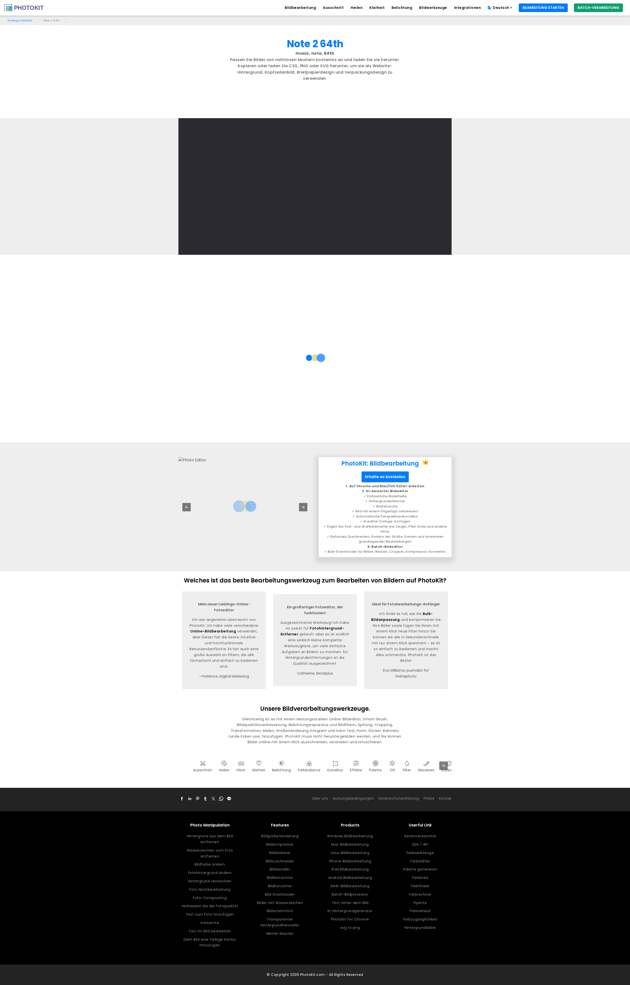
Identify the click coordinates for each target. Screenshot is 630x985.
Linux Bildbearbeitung (350, 852)
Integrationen (467, 7)
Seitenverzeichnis (420, 836)
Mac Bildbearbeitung (350, 844)
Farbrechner (420, 894)
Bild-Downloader (280, 894)
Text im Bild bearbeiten (210, 931)
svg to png (350, 927)
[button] (186, 507)
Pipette (420, 902)
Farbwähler (420, 861)
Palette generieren (420, 869)
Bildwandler (280, 869)
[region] (315, 104)
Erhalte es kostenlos (385, 477)
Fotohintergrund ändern (210, 872)
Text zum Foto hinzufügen (210, 914)
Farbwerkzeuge (420, 852)
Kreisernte (210, 922)
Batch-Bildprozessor (350, 894)
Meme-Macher (280, 933)
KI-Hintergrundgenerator (350, 910)
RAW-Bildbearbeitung (350, 886)
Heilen (356, 7)
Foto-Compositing (210, 897)
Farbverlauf (420, 910)
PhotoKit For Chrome (350, 919)
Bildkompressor (280, 844)
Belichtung (402, 7)
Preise (429, 798)
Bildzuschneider (280, 861)
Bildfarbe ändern (210, 864)
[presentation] (443, 765)
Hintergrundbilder (19, 20)
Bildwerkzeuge (433, 7)
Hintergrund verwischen (210, 881)
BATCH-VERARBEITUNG (598, 7)
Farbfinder (420, 886)
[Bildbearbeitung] (23, 8)
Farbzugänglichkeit (420, 919)
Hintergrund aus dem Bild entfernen (210, 839)
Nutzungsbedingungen (353, 798)
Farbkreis (420, 877)
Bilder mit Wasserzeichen (280, 902)
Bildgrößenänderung (280, 836)
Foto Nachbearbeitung (209, 889)
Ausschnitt (333, 7)
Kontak (445, 798)
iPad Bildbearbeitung (350, 869)
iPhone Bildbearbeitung (350, 861)
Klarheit (377, 7)
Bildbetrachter (280, 877)
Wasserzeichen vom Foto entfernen (210, 853)
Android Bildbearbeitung (350, 877)
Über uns (320, 798)
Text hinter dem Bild (350, 902)
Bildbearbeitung (300, 7)
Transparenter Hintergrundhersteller (280, 922)
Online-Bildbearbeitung (213, 631)
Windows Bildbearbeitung (350, 836)
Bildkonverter (280, 886)
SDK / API (420, 844)
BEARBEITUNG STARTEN (543, 7)
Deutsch (501, 7)
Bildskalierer (280, 852)
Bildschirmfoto (280, 910)
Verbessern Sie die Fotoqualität (209, 906)
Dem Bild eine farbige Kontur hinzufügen (210, 942)
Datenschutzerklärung (398, 798)
